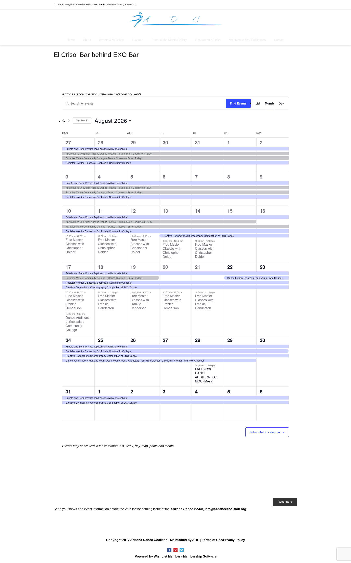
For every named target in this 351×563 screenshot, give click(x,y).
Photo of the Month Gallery (169, 39)
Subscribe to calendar (265, 432)
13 (165, 210)
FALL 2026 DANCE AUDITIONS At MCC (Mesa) (206, 375)
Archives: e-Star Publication (247, 39)
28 (100, 142)
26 (133, 339)
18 (100, 266)
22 (230, 266)
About (87, 39)
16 (262, 210)
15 (230, 210)
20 (165, 266)
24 (68, 339)
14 (197, 210)
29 (133, 142)
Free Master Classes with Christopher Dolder (75, 245)
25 (100, 339)
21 (197, 266)
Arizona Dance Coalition (149, 540)
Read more (285, 501)
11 (100, 210)
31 (197, 142)
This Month (82, 120)
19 (133, 266)
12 (133, 210)
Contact (279, 39)
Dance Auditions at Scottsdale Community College (78, 323)
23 (262, 266)
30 (165, 142)
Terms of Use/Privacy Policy (223, 540)
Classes (137, 39)
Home (71, 39)
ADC (195, 540)
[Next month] (68, 120)
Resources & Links (208, 39)
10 (68, 210)
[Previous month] (63, 120)
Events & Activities (111, 39)
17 (68, 266)
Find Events (238, 103)
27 (68, 142)
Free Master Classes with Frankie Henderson (75, 301)
